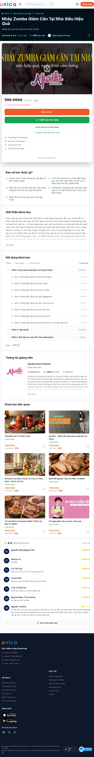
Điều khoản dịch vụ (9, 697)
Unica (6, 13)
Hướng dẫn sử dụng (9, 686)
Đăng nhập (87, 4)
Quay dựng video (55, 687)
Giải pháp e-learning (56, 680)
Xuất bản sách (54, 691)
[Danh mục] (20, 4)
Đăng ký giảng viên (56, 676)
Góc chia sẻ (6, 693)
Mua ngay (46, 112)
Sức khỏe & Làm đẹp (22, 13)
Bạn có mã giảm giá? (47, 158)
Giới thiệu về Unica (8, 683)
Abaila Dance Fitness (61, 35)
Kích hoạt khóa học (9, 690)
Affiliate (51, 694)
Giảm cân (39, 13)
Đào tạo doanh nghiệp (57, 683)
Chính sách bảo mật (9, 701)
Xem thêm (10, 245)
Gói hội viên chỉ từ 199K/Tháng (47, 127)
